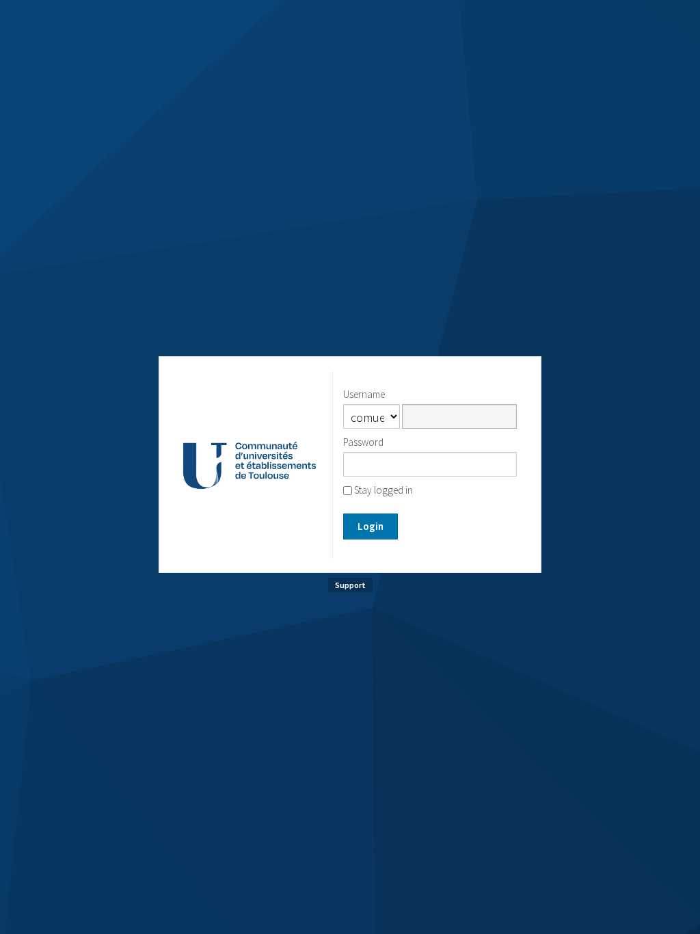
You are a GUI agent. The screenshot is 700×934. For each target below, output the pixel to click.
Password (363, 442)
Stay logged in (382, 489)
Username (364, 394)
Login (370, 526)
